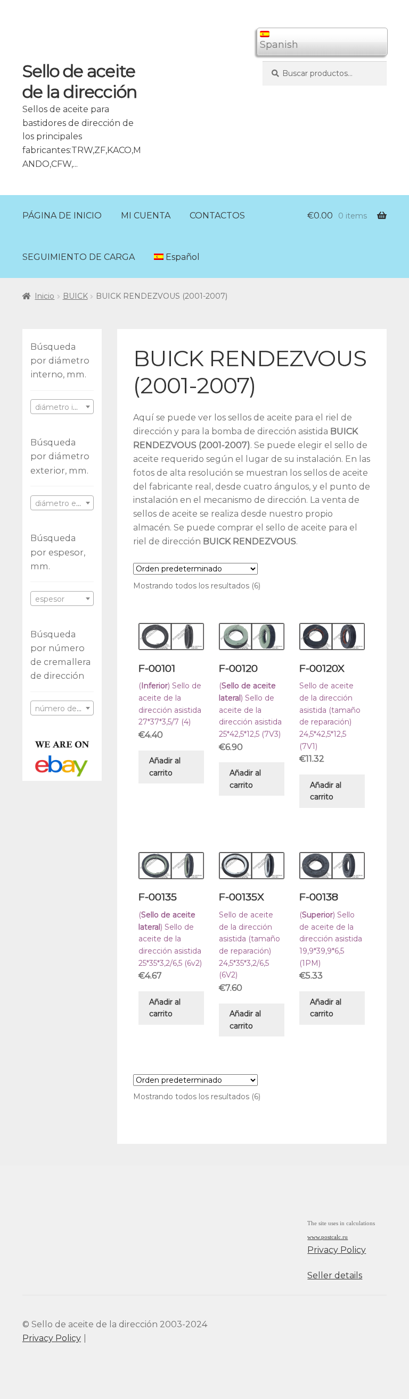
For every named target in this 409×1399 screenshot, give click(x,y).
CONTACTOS (217, 215)
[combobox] (62, 406)
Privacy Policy (336, 1250)
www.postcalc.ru (327, 1237)
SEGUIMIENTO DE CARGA (78, 257)
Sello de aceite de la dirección (79, 81)
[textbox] (62, 407)
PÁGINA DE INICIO (62, 215)
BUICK (75, 296)
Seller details (334, 1275)
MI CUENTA (145, 215)
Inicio (44, 296)
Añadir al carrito (165, 767)
